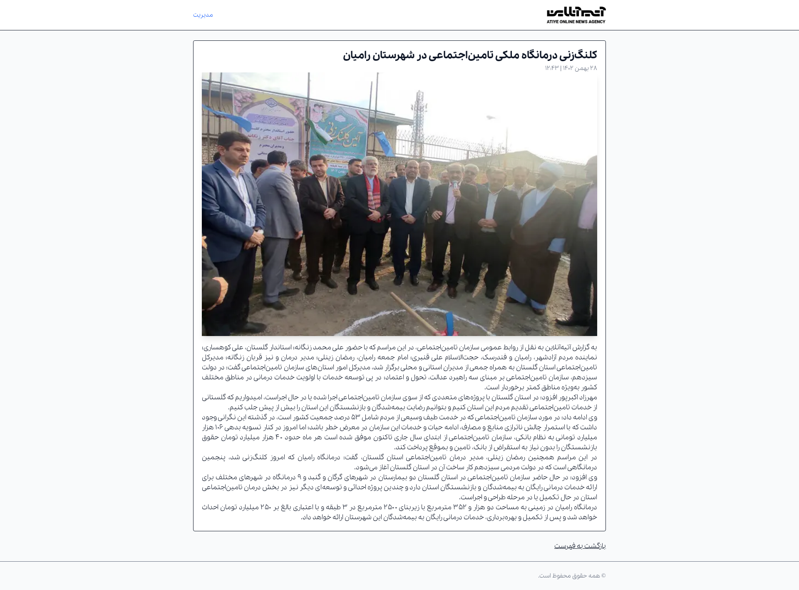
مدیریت (203, 15)
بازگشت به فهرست (580, 546)
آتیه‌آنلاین (558, 347)
